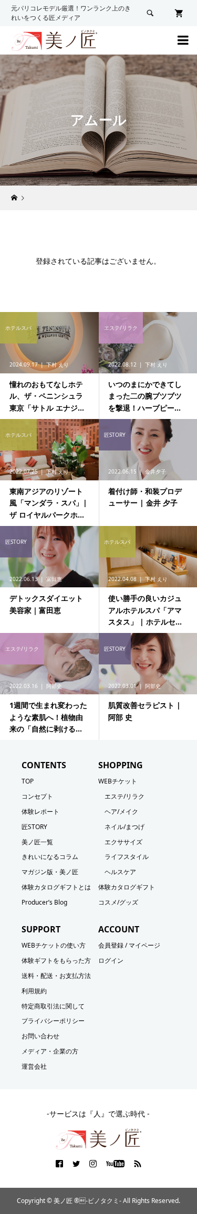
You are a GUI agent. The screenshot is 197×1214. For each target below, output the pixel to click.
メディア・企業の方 (50, 1051)
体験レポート (40, 811)
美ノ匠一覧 (37, 841)
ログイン (110, 960)
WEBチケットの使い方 (54, 945)
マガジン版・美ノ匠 (50, 871)
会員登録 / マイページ (129, 945)
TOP (28, 781)
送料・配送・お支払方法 (56, 975)
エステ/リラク (124, 796)
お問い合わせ (40, 1036)
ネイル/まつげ (124, 826)
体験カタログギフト (126, 887)
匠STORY (34, 826)
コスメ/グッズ (118, 902)
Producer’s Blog (44, 902)
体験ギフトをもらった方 (56, 960)
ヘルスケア (120, 871)
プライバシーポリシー (53, 1020)
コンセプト (37, 796)
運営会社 (34, 1066)
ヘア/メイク (121, 811)
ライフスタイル (127, 856)
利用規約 (34, 990)
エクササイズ (123, 841)
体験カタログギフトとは (56, 887)
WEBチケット (117, 781)
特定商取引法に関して (53, 1006)
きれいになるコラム (50, 856)
